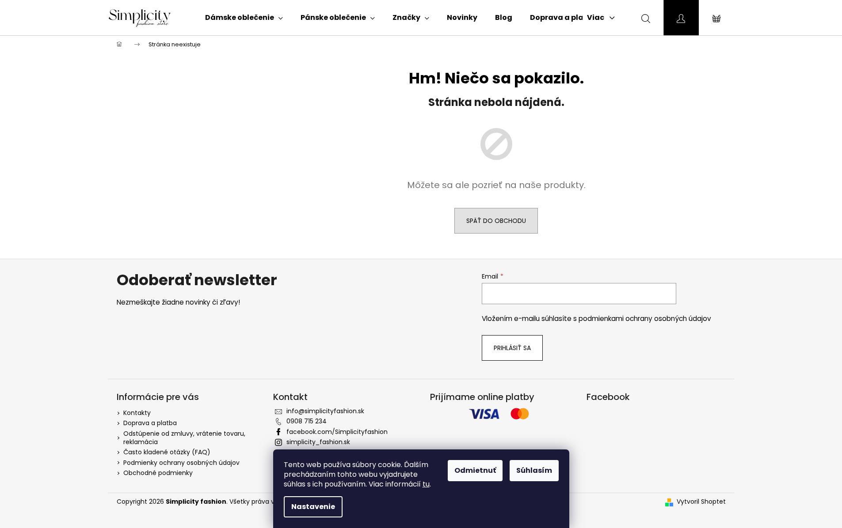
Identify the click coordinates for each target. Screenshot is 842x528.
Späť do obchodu (496, 220)
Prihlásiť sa (512, 347)
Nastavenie (313, 507)
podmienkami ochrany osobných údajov (645, 318)
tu (426, 484)
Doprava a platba (150, 423)
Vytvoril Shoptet (701, 502)
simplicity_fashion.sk (318, 441)
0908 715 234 (306, 421)
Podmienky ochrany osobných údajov (181, 462)
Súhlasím (534, 470)
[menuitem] (244, 17)
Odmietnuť (475, 470)
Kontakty (137, 412)
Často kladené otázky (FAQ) (166, 452)
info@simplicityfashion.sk (325, 411)
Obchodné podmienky (158, 472)
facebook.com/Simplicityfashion (337, 431)
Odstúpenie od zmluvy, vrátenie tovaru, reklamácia (184, 437)
